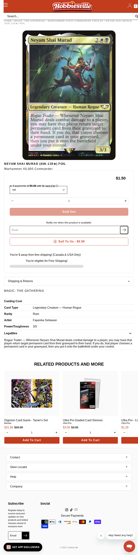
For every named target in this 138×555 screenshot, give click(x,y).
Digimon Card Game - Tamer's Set (26, 420)
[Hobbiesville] (72, 6)
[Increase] (125, 200)
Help (13, 476)
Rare (36, 313)
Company (16, 486)
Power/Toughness (16, 326)
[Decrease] (12, 200)
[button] (23, 547)
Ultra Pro (67, 423)
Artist (8, 320)
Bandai (7, 423)
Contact (15, 457)
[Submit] (25, 536)
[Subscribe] (124, 230)
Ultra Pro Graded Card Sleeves (83, 420)
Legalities (10, 333)
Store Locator (18, 467)
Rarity (8, 313)
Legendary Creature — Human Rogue (57, 307)
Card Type (11, 307)
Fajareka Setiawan (45, 320)
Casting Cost (13, 301)
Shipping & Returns (20, 281)
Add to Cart (32, 440)
